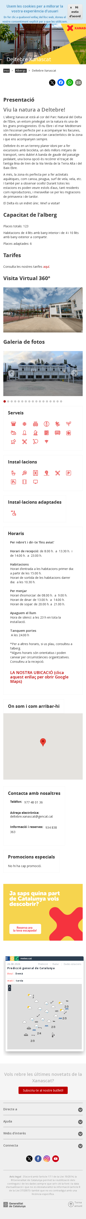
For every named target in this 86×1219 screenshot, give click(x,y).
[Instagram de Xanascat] (46, 1158)
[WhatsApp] (69, 81)
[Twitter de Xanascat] (29, 1158)
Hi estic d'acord (75, 12)
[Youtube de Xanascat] (55, 1158)
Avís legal (15, 1176)
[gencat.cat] (14, 1204)
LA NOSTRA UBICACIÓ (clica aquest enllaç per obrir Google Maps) (39, 677)
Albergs (21, 70)
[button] (43, 742)
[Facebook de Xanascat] (38, 1158)
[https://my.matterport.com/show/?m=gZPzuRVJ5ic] (43, 309)
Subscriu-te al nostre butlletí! (43, 1090)
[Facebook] (60, 82)
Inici (6, 70)
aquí (46, 266)
